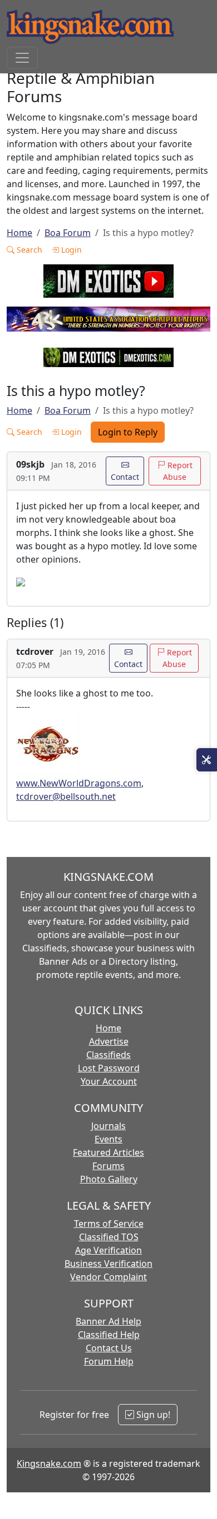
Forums (108, 1166)
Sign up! (152, 1414)
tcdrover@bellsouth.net (66, 796)
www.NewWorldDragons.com (78, 783)
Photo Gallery (108, 1179)
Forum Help (109, 1361)
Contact (125, 477)
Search (28, 249)
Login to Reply (127, 432)
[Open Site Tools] (206, 759)
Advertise (109, 1041)
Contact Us (109, 1348)
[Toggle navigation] (22, 58)
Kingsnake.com (49, 1463)
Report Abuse (178, 471)
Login (70, 249)
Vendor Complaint (108, 1277)
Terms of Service (109, 1223)
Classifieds (108, 1055)
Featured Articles (108, 1152)
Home (19, 233)
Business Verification (108, 1263)
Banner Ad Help (108, 1321)
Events (108, 1139)
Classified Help (109, 1335)
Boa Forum (68, 233)
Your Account (109, 1081)
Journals (108, 1126)
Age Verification (108, 1250)
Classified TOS (109, 1237)
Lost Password (109, 1068)
